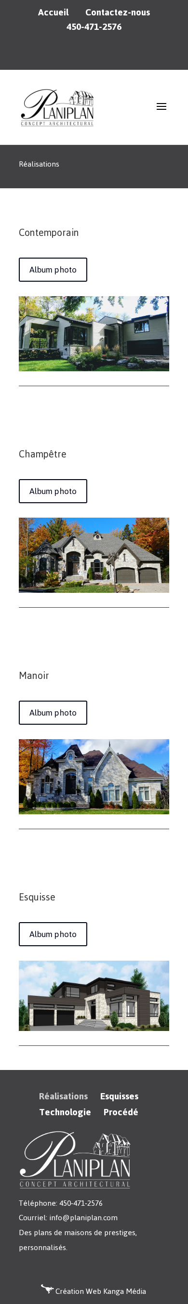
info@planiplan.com (83, 1217)
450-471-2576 (94, 27)
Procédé (121, 1112)
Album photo (53, 269)
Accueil (53, 12)
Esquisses (119, 1096)
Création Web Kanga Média (100, 1291)
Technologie (65, 1112)
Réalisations (63, 1096)
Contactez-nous (117, 12)
